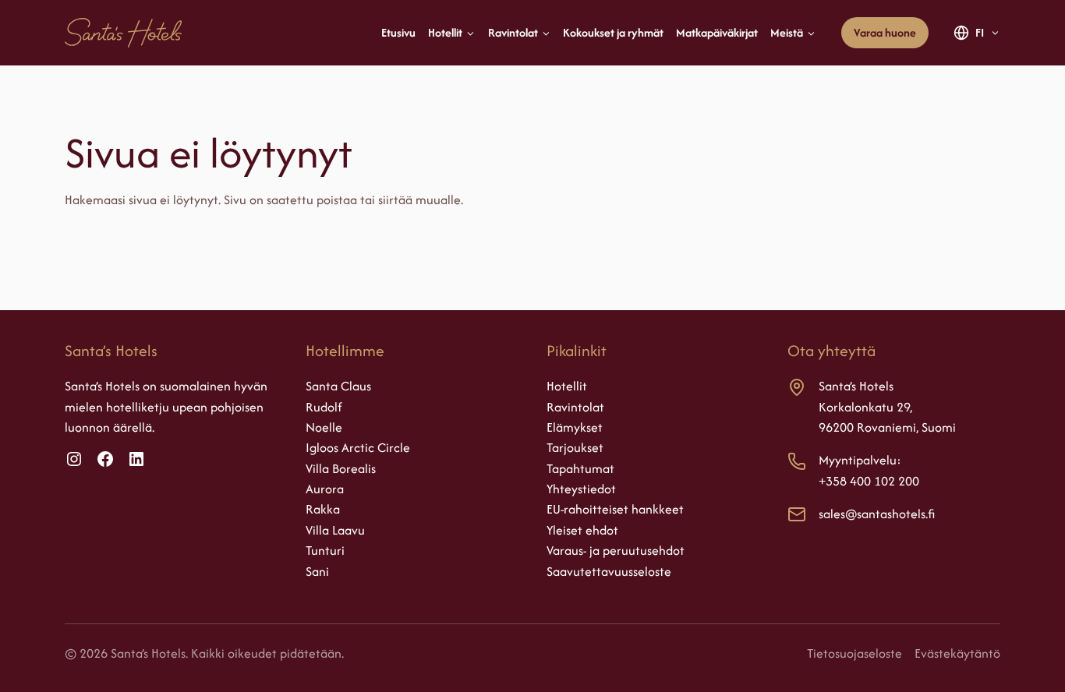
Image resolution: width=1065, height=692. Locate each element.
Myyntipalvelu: (860, 459)
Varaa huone (885, 32)
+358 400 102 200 (869, 480)
